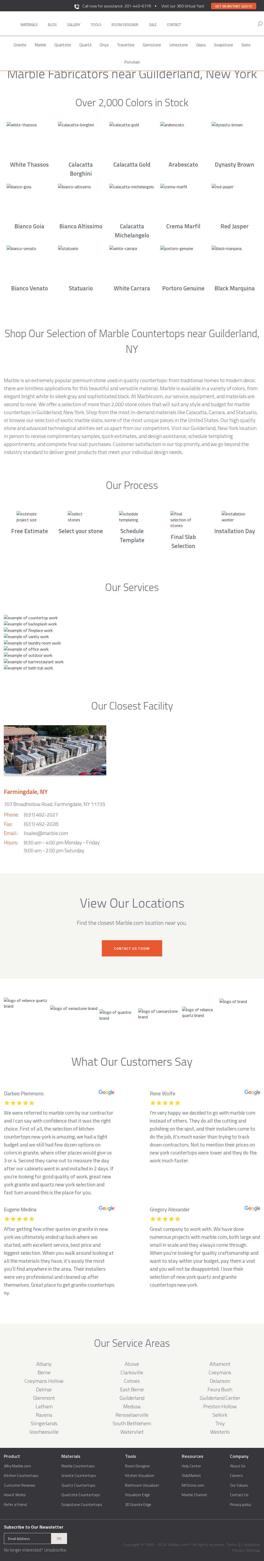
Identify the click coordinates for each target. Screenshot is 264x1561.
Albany (44, 1364)
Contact (174, 24)
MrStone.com (193, 1485)
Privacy (238, 1550)
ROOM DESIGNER (125, 24)
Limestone (178, 45)
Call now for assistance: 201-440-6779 (116, 6)
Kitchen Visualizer (139, 1475)
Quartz (85, 45)
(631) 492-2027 (41, 815)
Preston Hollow (220, 1406)
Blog (52, 24)
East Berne (132, 1389)
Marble (40, 45)
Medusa (132, 1406)
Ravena (44, 1415)
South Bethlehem (132, 1423)
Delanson (220, 1381)
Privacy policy (240, 1505)
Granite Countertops (78, 1475)
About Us (237, 1466)
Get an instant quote (233, 6)
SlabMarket (191, 1475)
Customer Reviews (19, 1485)
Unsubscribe (55, 1550)
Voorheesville (44, 1432)
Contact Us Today (132, 948)
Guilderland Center (220, 1398)
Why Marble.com (17, 1466)
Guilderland (132, 1398)
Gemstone (152, 45)
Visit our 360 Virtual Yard (182, 6)
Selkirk (219, 1415)
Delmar (44, 1389)
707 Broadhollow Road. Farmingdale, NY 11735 (54, 804)
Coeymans (220, 1372)
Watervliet (132, 1432)
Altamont (220, 1364)
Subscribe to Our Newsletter (33, 1526)
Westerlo (220, 1432)
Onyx (104, 45)
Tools (96, 24)
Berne (44, 1372)
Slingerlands (44, 1423)
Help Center (191, 1466)
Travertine (126, 45)
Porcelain (132, 62)
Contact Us (239, 1495)
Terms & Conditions (243, 1544)
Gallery (73, 24)
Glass (201, 45)
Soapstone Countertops (81, 1505)
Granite (20, 45)
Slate (245, 45)
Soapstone (223, 45)
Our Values (239, 1485)
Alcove (132, 1364)
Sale (152, 24)
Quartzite (62, 45)
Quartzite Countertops (80, 1495)
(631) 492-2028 (41, 824)
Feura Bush (220, 1389)
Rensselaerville (132, 1415)
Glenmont (44, 1398)
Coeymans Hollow (43, 1381)
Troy (220, 1423)
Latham (44, 1406)
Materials (29, 24)
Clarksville (132, 1372)
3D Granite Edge (138, 1505)
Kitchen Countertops (21, 1475)
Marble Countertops (78, 1466)
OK (59, 1538)
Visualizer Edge (137, 1495)
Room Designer (137, 1466)
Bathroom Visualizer (142, 1485)
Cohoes (132, 1381)
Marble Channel (194, 1495)
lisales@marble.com (46, 833)
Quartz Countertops (78, 1485)
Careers (236, 1475)
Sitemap (253, 1550)
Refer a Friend (15, 1505)
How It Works (15, 1495)
